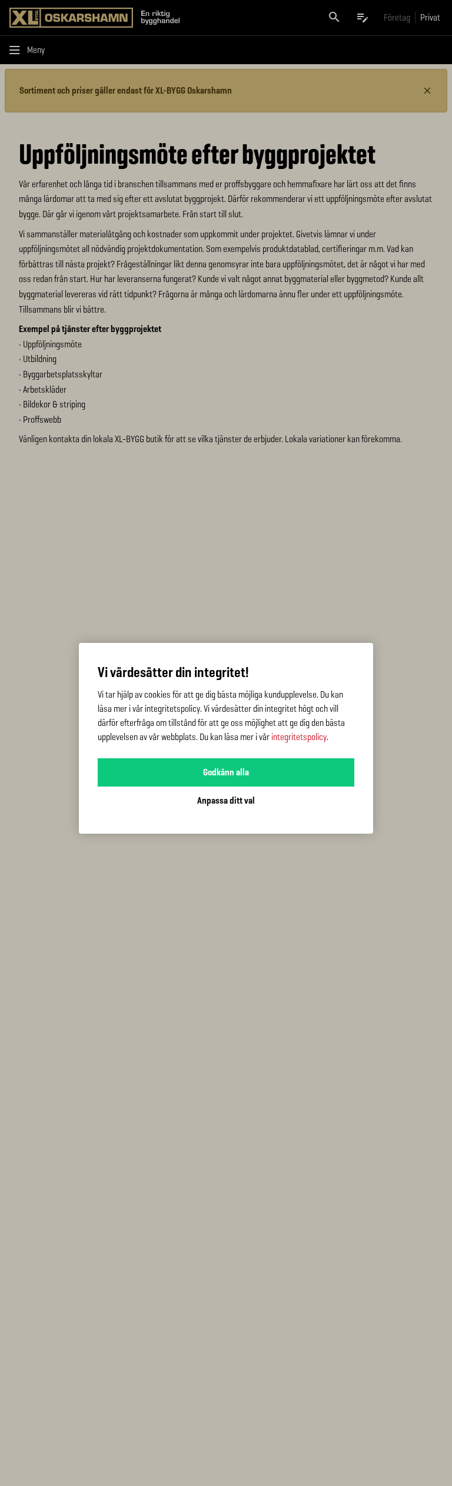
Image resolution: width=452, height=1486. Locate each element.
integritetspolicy (299, 737)
